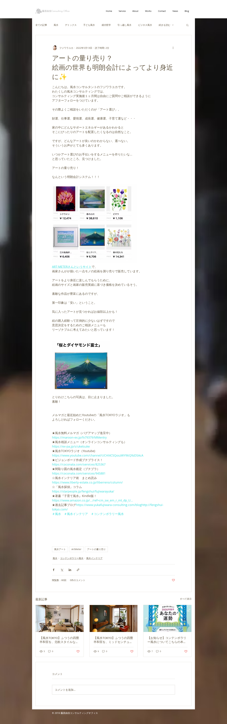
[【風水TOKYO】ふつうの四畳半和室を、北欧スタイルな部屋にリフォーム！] (60, 618)
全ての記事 (41, 24)
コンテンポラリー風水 (71, 558)
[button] (187, 25)
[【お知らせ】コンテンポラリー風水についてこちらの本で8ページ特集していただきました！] (167, 618)
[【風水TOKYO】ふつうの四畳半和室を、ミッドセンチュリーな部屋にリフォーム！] (114, 618)
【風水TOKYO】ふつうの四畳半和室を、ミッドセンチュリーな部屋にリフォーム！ (113, 640)
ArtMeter (76, 549)
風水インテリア (94, 558)
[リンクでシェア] (78, 569)
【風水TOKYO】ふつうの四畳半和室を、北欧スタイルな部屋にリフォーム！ (59, 640)
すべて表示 (186, 598)
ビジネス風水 (145, 24)
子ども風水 (89, 24)
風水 (56, 24)
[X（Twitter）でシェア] (61, 569)
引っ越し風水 (124, 24)
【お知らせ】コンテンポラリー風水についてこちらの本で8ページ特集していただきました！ (166, 640)
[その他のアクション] (173, 48)
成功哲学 (106, 24)
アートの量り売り (96, 549)
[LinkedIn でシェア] (69, 569)
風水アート (60, 549)
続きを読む (164, 24)
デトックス (71, 24)
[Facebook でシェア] (53, 569)
